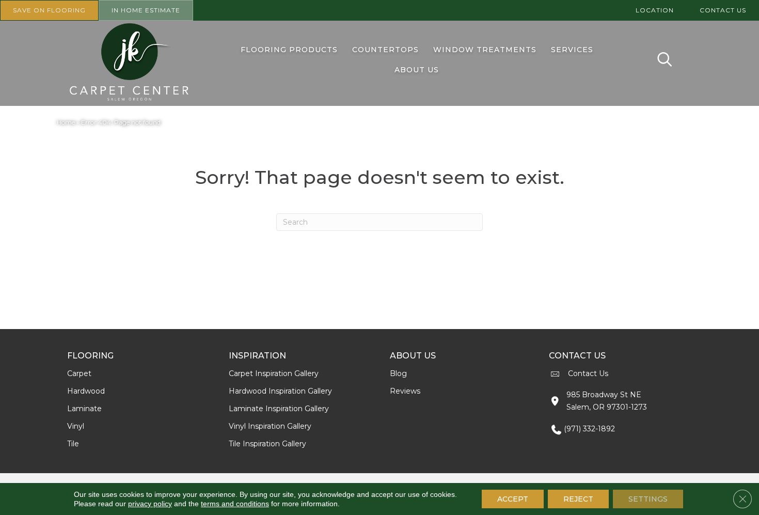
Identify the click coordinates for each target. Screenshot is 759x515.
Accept (512, 499)
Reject (578, 499)
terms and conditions (235, 504)
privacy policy (150, 504)
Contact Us (588, 373)
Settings (648, 499)
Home (66, 122)
